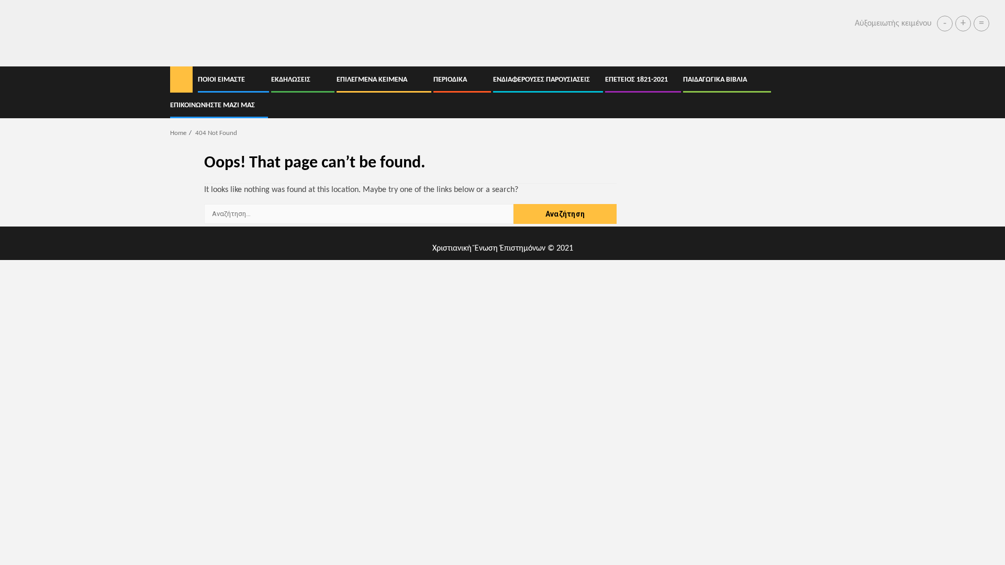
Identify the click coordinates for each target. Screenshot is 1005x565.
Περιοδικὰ (450, 80)
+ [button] (963, 23)
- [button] (944, 23)
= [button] (981, 23)
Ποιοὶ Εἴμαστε (221, 80)
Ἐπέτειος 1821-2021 (636, 80)
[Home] (181, 80)
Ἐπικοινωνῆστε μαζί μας (212, 105)
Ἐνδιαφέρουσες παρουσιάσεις (541, 80)
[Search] (827, 92)
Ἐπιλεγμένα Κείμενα (372, 80)
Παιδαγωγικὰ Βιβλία (715, 80)
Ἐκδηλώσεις (290, 80)
